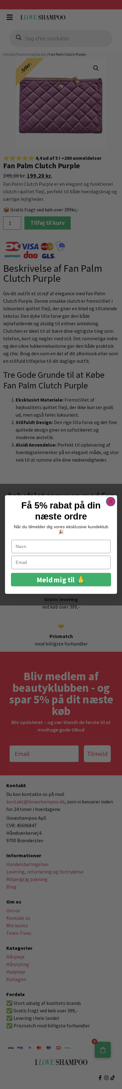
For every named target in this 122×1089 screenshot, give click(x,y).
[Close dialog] (110, 501)
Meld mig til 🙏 (61, 579)
